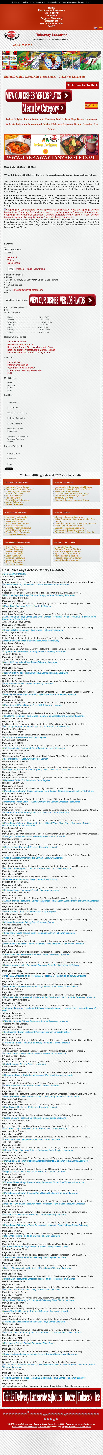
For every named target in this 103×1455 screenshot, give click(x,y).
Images (20, 269)
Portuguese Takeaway (16, 534)
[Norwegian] (77, 1414)
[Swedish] (51, 1420)
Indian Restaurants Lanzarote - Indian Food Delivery (75, 520)
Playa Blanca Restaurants (67, 491)
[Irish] (62, 1414)
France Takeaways (14, 553)
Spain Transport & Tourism (67, 553)
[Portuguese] (86, 1414)
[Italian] (65, 1414)
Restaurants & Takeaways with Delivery (73, 487)
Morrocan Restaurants (16, 519)
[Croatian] (32, 1414)
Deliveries (52, 14)
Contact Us (51, 20)
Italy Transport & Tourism (66, 556)
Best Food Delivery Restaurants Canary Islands (31, 350)
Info (11, 269)
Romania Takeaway (15, 547)
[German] (53, 1414)
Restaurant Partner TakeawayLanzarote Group (30, 347)
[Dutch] (41, 1414)
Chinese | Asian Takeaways (18, 528)
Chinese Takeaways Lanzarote (69, 517)
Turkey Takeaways (14, 564)
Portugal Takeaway (14, 549)
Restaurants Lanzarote (51, 9)
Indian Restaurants (16, 341)
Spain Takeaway (13, 556)
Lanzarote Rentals (63, 547)
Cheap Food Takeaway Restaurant (24, 370)
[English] (4, 1414)
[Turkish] (54, 1420)
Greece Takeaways (14, 551)
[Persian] (80, 1414)
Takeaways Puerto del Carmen (20, 489)
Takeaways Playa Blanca (17, 487)
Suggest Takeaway (51, 17)
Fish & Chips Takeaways (17, 530)
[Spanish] (48, 1420)
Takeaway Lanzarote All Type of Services (74, 489)
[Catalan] (26, 1414)
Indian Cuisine (14, 362)
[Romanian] (89, 1414)
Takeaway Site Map (64, 498)
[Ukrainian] (57, 1420)
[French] (46, 1414)
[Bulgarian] (22, 1414)
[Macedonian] (70, 1414)
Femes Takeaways (14, 504)
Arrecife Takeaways (15, 493)
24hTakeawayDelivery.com (21, 1424)
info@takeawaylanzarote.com (28, 290)
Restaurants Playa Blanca (20, 344)
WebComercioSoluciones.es (24, 1427)
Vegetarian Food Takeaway (21, 367)
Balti (9, 373)
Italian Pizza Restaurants (17, 523)
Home (51, 6)
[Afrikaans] (7, 1414)
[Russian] (92, 1414)
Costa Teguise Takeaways (18, 491)
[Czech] (35, 1414)
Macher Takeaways (15, 502)
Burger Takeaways (14, 525)
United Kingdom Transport (67, 560)
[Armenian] (16, 1414)
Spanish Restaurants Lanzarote (69, 528)
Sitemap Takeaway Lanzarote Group (72, 500)
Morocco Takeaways (15, 560)
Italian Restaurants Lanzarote (68, 525)
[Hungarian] (59, 1414)
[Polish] (83, 1414)
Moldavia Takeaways (15, 558)
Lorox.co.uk (43, 1427)
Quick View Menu (36, 269)
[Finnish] (44, 1414)
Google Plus (13, 263)
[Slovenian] (45, 1420)
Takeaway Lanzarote (51, 34)
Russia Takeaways (14, 562)
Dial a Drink (52, 12)
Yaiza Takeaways (14, 495)
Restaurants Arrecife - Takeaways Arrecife (74, 532)
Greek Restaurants (14, 521)
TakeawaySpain (40, 1424)
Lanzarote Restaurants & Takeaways (72, 493)
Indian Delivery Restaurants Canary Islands (29, 352)
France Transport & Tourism (68, 551)
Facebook (12, 257)
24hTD (51, 25)
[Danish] (38, 1414)
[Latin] (67, 1414)
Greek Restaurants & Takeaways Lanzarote (75, 523)
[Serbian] (98, 1414)
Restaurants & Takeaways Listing (70, 495)
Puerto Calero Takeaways (18, 500)
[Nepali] (73, 1414)
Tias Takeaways (13, 498)
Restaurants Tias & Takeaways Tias (71, 530)
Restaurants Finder (51, 22)
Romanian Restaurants (16, 517)
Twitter (10, 260)
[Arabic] (13, 1414)
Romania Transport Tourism (68, 549)
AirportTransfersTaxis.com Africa (76, 1427)
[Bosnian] (19, 1414)
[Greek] (56, 1414)
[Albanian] (10, 1414)
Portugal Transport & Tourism (68, 558)
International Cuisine (17, 365)
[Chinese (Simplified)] (29, 1414)
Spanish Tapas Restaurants (18, 532)
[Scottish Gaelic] (95, 1414)
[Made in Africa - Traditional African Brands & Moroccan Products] (51, 60)
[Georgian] (50, 1414)
